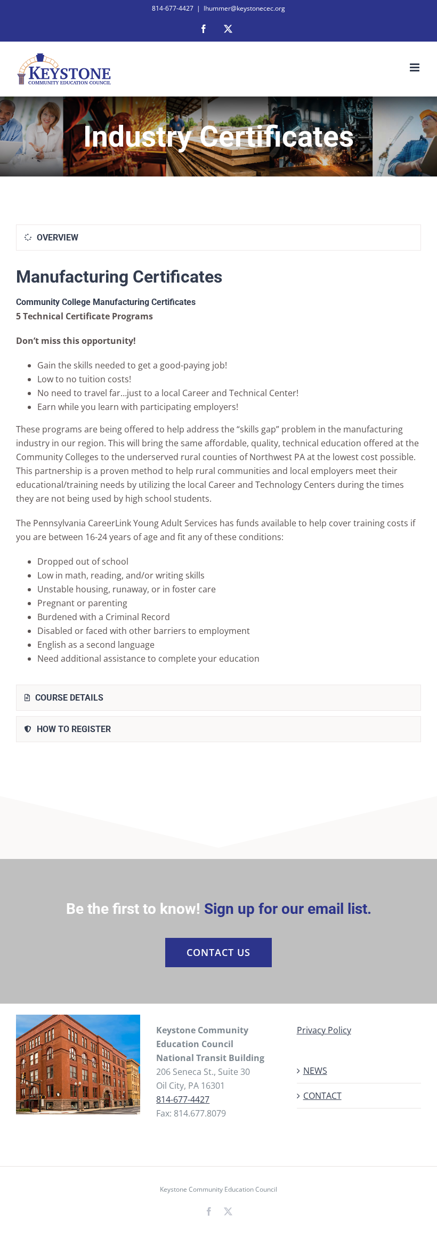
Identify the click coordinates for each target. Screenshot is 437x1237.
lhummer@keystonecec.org (244, 8)
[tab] (218, 237)
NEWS (315, 1071)
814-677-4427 (182, 1099)
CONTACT (322, 1096)
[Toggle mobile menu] (415, 67)
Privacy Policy (324, 1030)
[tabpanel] (218, 470)
